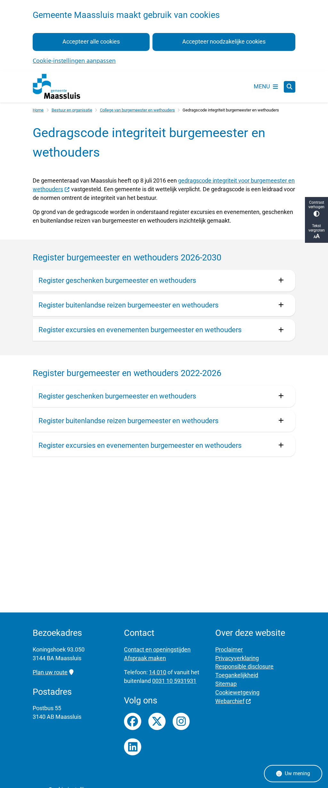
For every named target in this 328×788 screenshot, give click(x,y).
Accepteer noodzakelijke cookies (224, 41)
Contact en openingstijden (157, 649)
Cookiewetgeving (237, 692)
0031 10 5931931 (174, 680)
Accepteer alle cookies (91, 41)
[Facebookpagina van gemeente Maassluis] (132, 721)
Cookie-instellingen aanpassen (74, 60)
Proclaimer (229, 649)
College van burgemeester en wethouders (137, 110)
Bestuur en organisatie (72, 110)
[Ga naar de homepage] (57, 87)
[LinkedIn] (132, 747)
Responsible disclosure (244, 666)
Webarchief (229, 701)
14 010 (157, 672)
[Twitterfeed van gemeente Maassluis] (157, 721)
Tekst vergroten (316, 228)
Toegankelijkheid (236, 675)
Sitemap (226, 683)
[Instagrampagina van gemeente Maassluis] (181, 721)
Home (38, 110)
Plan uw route (50, 672)
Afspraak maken (145, 658)
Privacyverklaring (237, 658)
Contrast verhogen (316, 204)
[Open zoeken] (289, 87)
